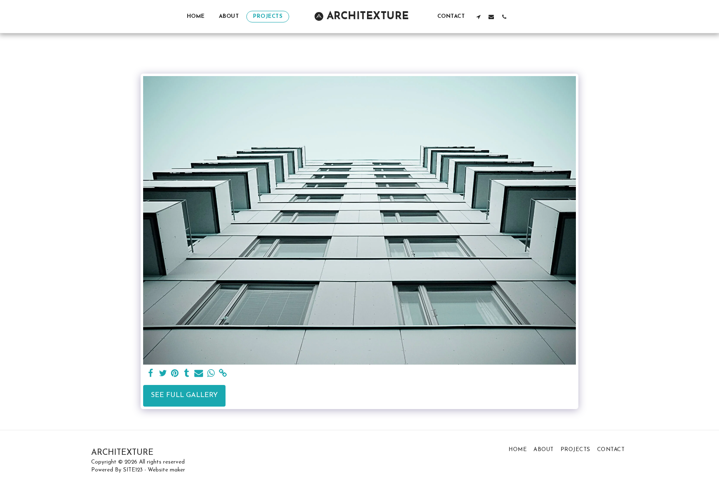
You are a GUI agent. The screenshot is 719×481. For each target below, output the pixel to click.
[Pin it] (175, 374)
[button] (478, 17)
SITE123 (133, 470)
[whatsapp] (210, 374)
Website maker (166, 470)
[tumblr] (187, 374)
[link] (222, 374)
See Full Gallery (184, 395)
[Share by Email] (198, 374)
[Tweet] (163, 374)
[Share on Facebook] (150, 374)
